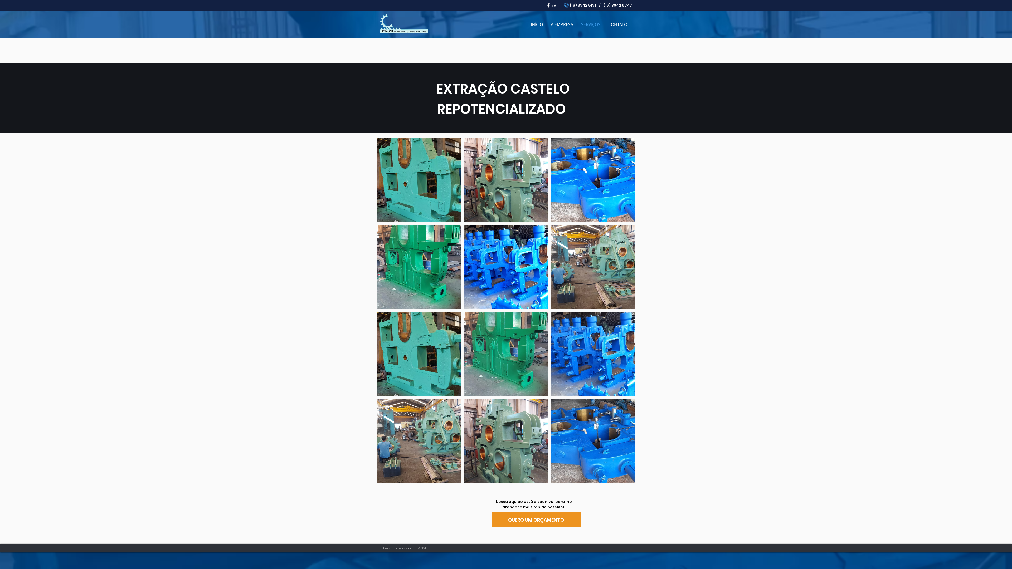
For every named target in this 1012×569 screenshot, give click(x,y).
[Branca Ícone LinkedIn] (554, 5)
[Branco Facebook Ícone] (548, 5)
